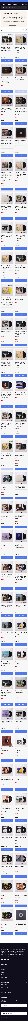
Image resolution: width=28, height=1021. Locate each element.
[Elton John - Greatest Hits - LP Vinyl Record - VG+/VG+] (7, 507)
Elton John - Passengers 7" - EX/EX (7, 894)
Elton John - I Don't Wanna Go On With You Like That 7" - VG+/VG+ (21, 895)
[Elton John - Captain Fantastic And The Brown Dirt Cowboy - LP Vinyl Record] (21, 101)
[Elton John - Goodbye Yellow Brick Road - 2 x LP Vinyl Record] (7, 290)
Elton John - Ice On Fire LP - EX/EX (20, 662)
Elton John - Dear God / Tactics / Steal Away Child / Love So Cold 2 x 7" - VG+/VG (6, 809)
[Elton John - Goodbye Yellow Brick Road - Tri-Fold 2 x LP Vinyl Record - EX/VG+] (21, 227)
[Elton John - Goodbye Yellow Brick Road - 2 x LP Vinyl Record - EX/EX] (21, 39)
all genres (14, 18)
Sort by (2, 29)
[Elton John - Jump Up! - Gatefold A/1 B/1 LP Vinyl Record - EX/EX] (7, 478)
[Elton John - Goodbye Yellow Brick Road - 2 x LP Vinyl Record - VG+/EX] (7, 446)
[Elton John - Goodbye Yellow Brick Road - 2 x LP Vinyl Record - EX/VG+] (21, 165)
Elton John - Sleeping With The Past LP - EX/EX (20, 516)
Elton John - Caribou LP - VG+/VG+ (21, 606)
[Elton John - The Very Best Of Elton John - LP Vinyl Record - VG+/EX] (7, 100)
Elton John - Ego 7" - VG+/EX (20, 867)
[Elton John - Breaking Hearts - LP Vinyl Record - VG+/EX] (7, 597)
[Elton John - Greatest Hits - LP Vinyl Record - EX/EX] (7, 324)
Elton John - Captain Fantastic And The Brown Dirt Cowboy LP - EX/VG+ (21, 456)
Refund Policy (4, 987)
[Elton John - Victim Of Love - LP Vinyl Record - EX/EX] (7, 830)
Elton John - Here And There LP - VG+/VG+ (20, 722)
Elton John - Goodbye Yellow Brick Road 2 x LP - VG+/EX (6, 455)
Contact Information (6, 992)
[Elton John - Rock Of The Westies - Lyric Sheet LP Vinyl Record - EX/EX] (21, 198)
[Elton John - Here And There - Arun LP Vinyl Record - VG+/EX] (7, 227)
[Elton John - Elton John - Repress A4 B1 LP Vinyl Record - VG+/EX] (7, 70)
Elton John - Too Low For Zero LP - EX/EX (20, 486)
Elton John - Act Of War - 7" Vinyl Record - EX (21, 923)
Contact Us (4, 977)
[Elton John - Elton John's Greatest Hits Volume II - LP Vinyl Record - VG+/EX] (21, 258)
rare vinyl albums (13, 17)
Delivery (3, 967)
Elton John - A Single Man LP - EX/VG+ (20, 807)
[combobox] (14, 7)
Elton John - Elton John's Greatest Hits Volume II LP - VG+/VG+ (21, 425)
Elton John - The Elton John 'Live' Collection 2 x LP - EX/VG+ (7, 779)
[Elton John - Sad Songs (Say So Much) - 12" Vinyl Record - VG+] (21, 133)
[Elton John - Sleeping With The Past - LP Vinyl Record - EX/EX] (21, 507)
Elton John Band (12, 25)
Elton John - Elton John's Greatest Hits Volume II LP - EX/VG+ (6, 363)
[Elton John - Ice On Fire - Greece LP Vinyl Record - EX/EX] (21, 741)
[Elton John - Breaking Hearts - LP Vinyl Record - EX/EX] (7, 567)
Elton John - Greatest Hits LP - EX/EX (6, 332)
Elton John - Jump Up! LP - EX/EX (6, 486)
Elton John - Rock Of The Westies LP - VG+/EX (20, 692)
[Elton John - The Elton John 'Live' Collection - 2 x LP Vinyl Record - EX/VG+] (7, 770)
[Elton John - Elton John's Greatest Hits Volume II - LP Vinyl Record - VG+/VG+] (21, 416)
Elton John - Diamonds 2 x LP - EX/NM (20, 544)
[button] (23, 4)
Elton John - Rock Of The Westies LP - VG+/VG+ (6, 425)
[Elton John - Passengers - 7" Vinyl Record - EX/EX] (7, 886)
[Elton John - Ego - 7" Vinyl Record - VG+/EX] (21, 859)
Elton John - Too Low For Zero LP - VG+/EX (6, 207)
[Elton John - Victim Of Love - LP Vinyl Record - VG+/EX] (7, 859)
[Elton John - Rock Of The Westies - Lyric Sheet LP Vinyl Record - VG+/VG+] (7, 415)
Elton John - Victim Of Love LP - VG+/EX (6, 867)
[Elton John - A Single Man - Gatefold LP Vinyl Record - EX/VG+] (21, 799)
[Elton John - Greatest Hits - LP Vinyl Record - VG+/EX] (21, 290)
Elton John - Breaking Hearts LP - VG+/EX (6, 606)
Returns (3, 969)
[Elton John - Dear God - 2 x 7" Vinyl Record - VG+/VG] (7, 799)
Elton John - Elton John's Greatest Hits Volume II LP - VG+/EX (21, 267)
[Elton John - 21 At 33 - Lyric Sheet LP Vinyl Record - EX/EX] (21, 625)
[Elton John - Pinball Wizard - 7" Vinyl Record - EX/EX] (7, 385)
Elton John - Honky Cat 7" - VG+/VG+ (6, 749)
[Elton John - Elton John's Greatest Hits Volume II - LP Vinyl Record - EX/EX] (7, 39)
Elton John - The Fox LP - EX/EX (7, 544)
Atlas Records (6, 1017)
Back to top (14, 940)
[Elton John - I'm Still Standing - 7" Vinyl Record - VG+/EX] (21, 385)
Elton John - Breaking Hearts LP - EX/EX (6, 575)
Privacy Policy (4, 984)
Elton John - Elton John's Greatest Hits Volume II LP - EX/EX (6, 48)
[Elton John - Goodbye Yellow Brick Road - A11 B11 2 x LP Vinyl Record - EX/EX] (21, 354)
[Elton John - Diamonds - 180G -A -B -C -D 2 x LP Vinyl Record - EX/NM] (21, 536)
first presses (20, 17)
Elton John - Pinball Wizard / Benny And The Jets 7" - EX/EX (6, 394)
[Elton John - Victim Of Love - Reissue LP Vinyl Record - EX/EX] (21, 830)
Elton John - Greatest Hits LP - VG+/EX (20, 298)
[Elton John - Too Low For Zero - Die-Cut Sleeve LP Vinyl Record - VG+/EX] (7, 198)
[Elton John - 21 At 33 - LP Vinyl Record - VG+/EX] (21, 770)
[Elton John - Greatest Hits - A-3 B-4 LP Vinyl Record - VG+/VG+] (21, 70)
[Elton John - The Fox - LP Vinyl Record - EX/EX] (7, 536)
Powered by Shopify (13, 1017)
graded (21, 21)
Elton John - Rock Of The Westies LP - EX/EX (21, 207)
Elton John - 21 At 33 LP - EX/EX (21, 633)
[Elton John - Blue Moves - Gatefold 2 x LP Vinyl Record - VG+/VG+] (7, 654)
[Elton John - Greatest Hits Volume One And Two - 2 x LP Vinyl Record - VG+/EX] (21, 567)
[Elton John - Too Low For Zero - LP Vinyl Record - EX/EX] (21, 478)
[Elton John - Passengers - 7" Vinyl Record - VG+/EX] (7, 915)
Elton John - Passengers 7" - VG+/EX (7, 923)
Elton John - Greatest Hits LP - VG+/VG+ (20, 78)
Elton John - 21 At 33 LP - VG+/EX (21, 778)
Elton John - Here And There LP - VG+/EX (6, 236)
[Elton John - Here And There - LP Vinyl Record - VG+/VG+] (21, 714)
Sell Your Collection (5, 974)
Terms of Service (5, 990)
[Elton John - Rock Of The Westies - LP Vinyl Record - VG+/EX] (21, 683)
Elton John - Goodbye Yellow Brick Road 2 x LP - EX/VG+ (20, 174)
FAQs (2, 972)
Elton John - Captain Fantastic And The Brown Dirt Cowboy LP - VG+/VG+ (21, 111)
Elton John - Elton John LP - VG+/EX (6, 78)
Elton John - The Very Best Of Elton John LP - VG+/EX (6, 110)
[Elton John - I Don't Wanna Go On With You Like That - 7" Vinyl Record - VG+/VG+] (21, 886)
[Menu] (25, 4)
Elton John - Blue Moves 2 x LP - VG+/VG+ (7, 662)
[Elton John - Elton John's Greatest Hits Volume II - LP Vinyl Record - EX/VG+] (7, 354)
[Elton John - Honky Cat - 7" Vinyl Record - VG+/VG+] (7, 741)
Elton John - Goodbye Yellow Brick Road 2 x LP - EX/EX (20, 49)
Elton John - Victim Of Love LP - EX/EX (6, 838)
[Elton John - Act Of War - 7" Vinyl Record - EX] (21, 915)
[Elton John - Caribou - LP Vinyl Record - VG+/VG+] (21, 597)
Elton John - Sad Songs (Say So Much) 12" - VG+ (20, 142)
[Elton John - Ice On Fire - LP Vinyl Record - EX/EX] (21, 654)
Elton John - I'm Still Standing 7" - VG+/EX (20, 393)
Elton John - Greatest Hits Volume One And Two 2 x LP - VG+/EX (20, 576)
